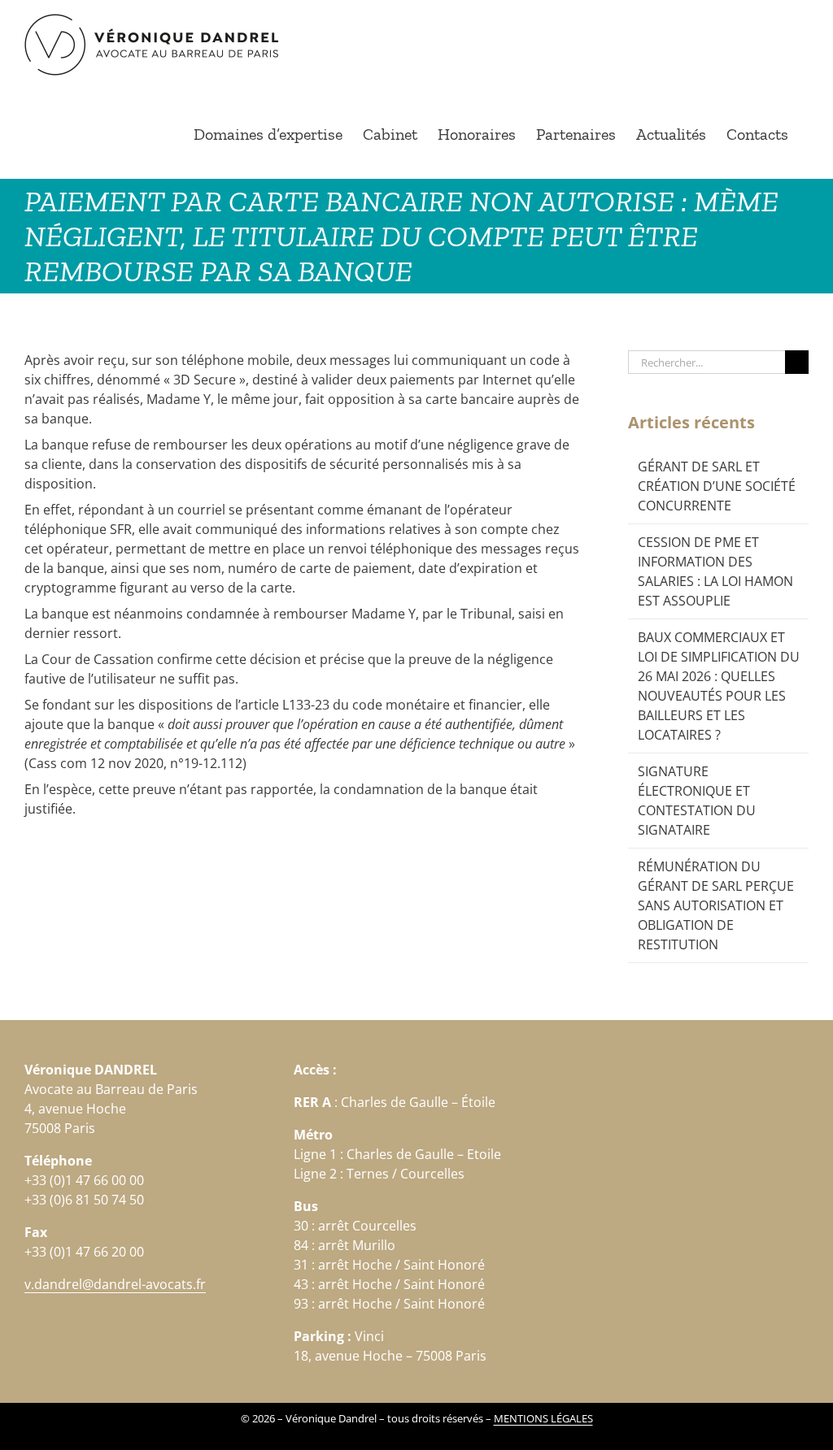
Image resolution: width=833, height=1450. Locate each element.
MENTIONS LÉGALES (543, 1418)
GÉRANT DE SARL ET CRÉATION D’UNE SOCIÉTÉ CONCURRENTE (717, 486)
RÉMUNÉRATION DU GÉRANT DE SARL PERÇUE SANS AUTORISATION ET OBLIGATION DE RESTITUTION (716, 905)
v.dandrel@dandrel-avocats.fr (115, 1284)
